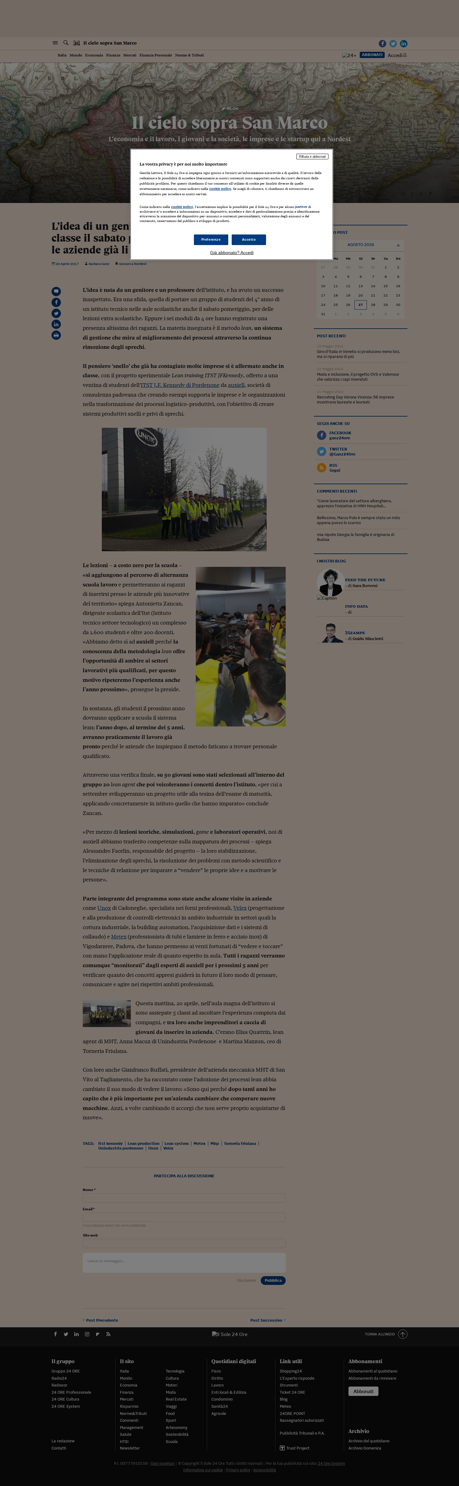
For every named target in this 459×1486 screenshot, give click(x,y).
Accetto (249, 239)
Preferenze (211, 239)
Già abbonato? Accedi (232, 252)
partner (301, 207)
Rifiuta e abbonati (312, 156)
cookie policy (220, 189)
